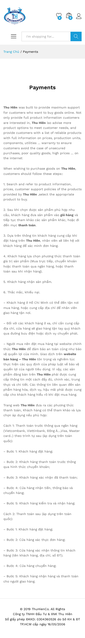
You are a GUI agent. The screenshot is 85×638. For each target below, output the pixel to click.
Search (76, 36)
